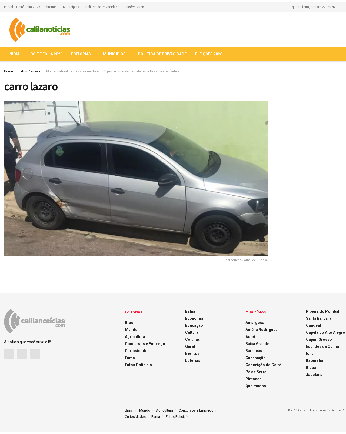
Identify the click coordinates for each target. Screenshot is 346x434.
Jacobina (314, 374)
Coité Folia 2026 (28, 7)
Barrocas (253, 351)
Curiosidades (137, 351)
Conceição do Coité (263, 365)
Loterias (192, 360)
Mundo (131, 330)
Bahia (190, 311)
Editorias (50, 7)
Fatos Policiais (30, 71)
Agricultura (135, 337)
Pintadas (253, 379)
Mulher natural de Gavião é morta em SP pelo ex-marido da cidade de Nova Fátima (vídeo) (113, 71)
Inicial (8, 7)
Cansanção (255, 358)
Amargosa (254, 323)
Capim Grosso (319, 339)
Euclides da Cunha (322, 346)
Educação (194, 325)
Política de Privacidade (102, 7)
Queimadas (255, 386)
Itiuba (311, 367)
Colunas (192, 339)
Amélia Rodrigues (261, 330)
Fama (130, 358)
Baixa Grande (257, 344)
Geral (190, 346)
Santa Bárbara (318, 318)
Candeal (313, 325)
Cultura (191, 332)
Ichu (310, 353)
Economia (194, 318)
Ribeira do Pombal (322, 311)
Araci (250, 337)
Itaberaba (314, 360)
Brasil (130, 323)
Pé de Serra (256, 372)
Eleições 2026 (133, 7)
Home (8, 71)
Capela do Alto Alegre (325, 332)
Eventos (192, 353)
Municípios (71, 7)
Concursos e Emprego (145, 344)
